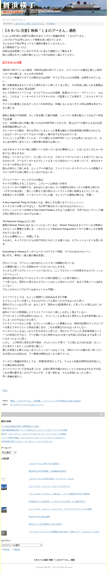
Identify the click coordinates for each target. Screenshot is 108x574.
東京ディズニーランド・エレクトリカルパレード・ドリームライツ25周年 (33, 434)
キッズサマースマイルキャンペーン (27, 404)
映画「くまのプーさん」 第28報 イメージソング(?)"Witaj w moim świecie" (45, 401)
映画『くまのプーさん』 (35, 24)
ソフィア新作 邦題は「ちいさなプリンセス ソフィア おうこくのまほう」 (33, 438)
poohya (52, 24)
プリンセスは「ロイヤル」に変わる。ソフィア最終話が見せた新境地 (59, 494)
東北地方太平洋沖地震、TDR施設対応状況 (47, 471)
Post (5, 390)
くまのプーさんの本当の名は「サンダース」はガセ (51, 479)
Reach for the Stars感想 (39, 516)
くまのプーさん (20, 24)
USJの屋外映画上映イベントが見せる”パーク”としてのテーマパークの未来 (34, 430)
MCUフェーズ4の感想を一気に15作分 (45, 524)
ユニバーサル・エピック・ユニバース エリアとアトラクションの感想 (60, 509)
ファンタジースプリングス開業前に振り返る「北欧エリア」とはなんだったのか (64, 532)
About (17, 549)
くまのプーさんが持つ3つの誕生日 (44, 463)
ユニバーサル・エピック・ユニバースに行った (49, 486)
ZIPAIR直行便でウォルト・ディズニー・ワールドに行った (27, 441)
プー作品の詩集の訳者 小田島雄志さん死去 (20, 426)
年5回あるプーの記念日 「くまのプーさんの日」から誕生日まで (57, 501)
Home (6, 549)
